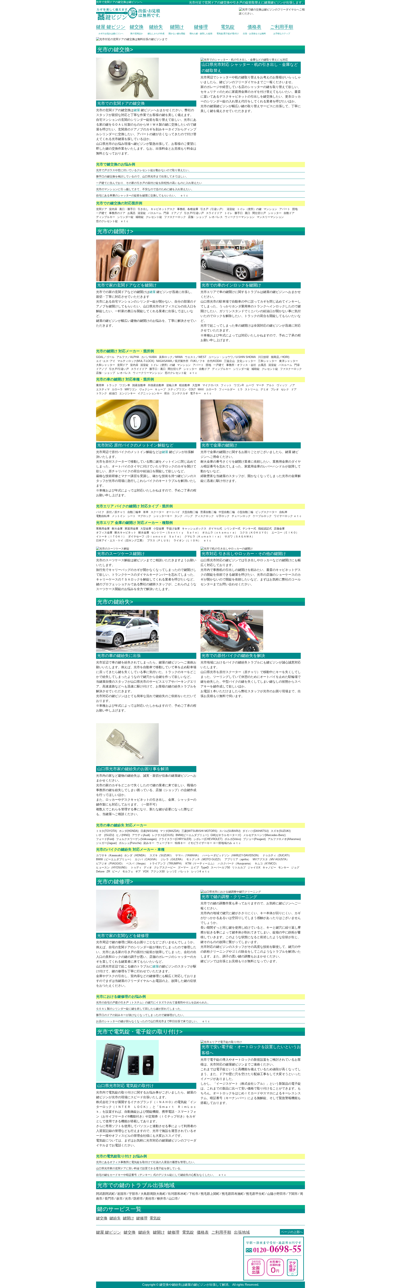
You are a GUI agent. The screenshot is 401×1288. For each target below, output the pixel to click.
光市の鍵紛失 (113, 602)
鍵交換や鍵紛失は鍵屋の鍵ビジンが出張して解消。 (195, 1284)
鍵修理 (173, 1232)
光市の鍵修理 (113, 882)
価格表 (203, 1232)
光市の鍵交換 (113, 49)
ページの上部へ (292, 1232)
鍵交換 (130, 1232)
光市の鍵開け (113, 231)
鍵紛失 (144, 1232)
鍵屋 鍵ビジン (108, 1232)
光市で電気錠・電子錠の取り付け (138, 1032)
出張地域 (242, 1232)
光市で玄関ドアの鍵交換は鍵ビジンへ (119, 2)
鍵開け (159, 1232)
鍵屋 (137, 110)
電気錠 (188, 1232)
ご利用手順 (221, 1232)
